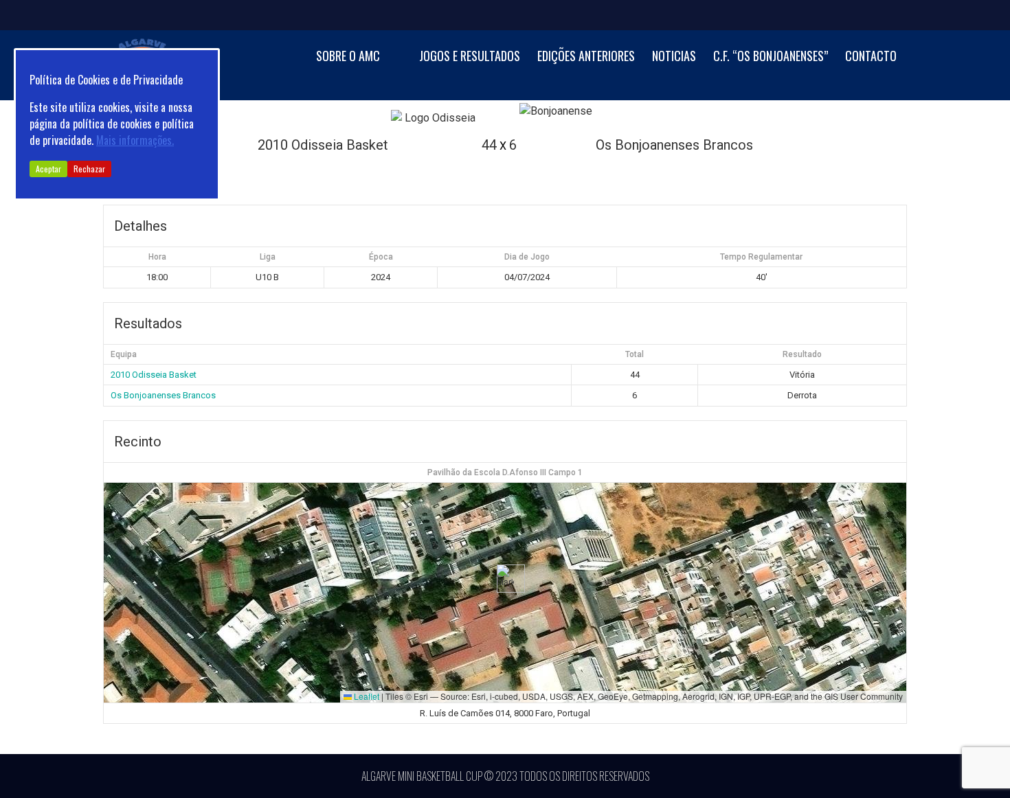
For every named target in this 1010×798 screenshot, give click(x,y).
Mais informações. (135, 140)
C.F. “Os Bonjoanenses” (770, 56)
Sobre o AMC (348, 56)
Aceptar (48, 168)
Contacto (871, 56)
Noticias (674, 56)
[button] (505, 579)
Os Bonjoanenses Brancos (163, 395)
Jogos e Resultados (469, 56)
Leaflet (365, 696)
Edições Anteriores (586, 56)
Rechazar (89, 168)
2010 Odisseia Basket (154, 374)
